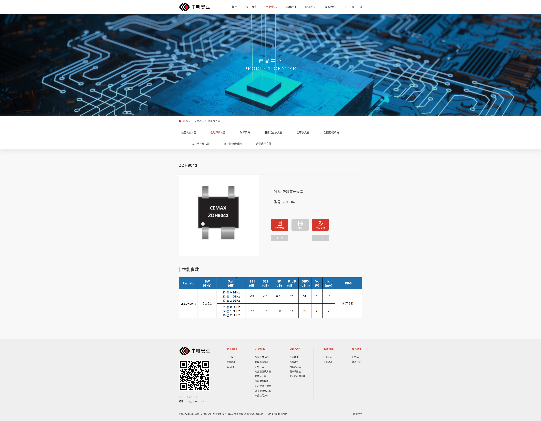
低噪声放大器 (212, 121)
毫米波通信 (295, 371)
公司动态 (327, 362)
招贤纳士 (356, 357)
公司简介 (231, 357)
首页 (234, 7)
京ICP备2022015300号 (255, 414)
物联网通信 (295, 367)
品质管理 (231, 367)
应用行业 (291, 7)
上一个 (279, 238)
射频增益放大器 (273, 132)
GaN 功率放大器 (200, 143)
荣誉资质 (231, 362)
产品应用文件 (263, 143)
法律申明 (357, 414)
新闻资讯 (310, 7)
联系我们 (330, 7)
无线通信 (294, 362)
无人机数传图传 (297, 376)
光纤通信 (294, 357)
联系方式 (356, 362)
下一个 (320, 238)
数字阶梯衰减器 (233, 143)
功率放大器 (303, 132)
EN (352, 7)
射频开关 (245, 132)
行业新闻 (327, 357)
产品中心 (271, 7)
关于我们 (251, 7)
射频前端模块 (331, 132)
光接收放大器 (188, 132)
